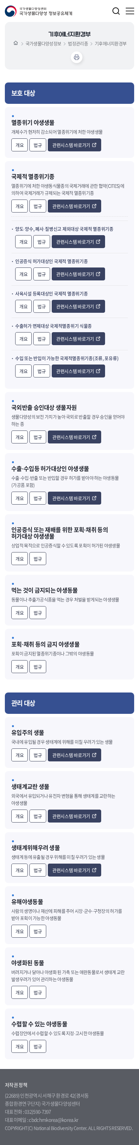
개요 (20, 145)
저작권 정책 (16, 1085)
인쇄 (76, 57)
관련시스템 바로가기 (71, 145)
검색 (116, 11)
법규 (38, 145)
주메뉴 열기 (130, 11)
